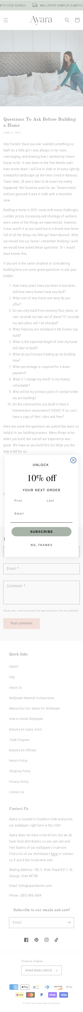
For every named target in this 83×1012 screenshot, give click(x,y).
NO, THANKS (42, 545)
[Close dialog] (73, 460)
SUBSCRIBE (41, 532)
